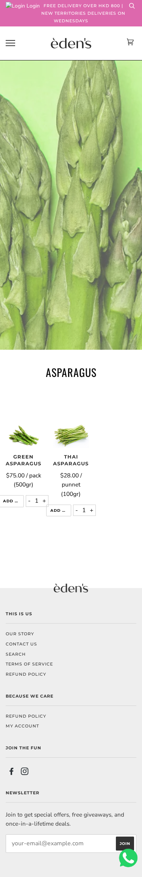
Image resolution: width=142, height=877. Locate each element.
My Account (22, 726)
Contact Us (21, 644)
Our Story (20, 633)
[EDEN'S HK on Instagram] (25, 772)
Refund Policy (26, 716)
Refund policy (26, 674)
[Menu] (10, 43)
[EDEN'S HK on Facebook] (12, 772)
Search (16, 654)
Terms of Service (29, 664)
